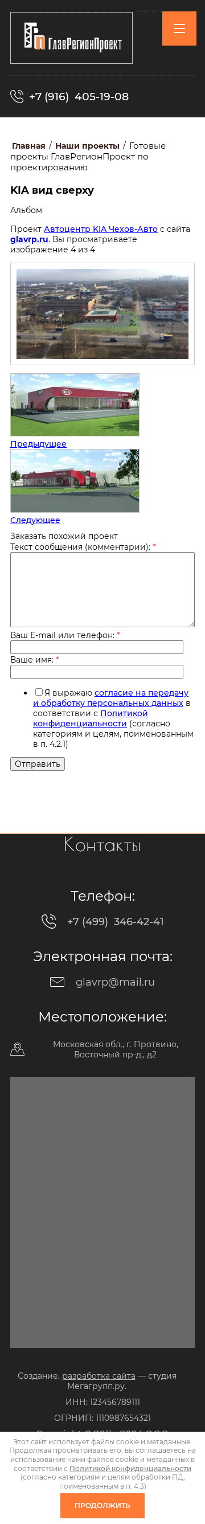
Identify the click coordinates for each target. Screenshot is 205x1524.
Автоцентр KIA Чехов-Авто (101, 229)
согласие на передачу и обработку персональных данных (110, 698)
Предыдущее (38, 444)
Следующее (35, 520)
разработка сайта (99, 1376)
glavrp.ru (29, 239)
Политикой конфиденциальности (90, 718)
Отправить (37, 764)
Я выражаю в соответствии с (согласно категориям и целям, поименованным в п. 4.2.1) (113, 718)
